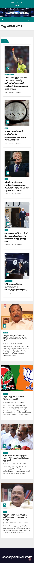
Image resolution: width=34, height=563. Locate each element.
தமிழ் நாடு (5, 332)
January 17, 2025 (10, 463)
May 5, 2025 (8, 343)
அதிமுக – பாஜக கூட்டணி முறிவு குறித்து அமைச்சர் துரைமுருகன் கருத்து (15, 517)
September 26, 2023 (11, 523)
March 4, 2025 (9, 402)
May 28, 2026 (10, 293)
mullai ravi (18, 343)
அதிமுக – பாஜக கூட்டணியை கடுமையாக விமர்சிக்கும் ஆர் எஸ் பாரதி (15, 337)
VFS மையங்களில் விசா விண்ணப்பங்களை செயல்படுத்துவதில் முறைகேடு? (16, 287)
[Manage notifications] (30, 559)
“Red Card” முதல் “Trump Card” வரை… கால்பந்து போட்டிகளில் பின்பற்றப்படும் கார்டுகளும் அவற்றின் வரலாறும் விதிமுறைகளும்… (16, 83)
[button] (28, 20)
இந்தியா (6, 280)
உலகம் (6, 74)
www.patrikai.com (17, 13)
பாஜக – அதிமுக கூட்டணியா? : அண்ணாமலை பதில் (14, 398)
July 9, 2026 (10, 194)
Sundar (19, 92)
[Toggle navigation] (31, 19)
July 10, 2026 (10, 92)
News (5, 511)
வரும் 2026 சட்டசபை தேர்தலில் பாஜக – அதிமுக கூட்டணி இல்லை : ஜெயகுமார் (16, 458)
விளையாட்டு (11, 74)
